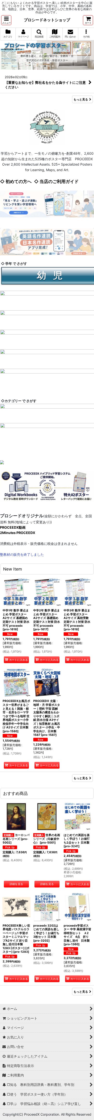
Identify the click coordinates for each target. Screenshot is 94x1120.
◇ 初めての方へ (16, 181)
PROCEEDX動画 (13, 527)
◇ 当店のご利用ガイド (56, 181)
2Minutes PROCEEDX (17, 533)
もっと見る (81, 99)
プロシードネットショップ (47, 19)
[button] (6, 20)
